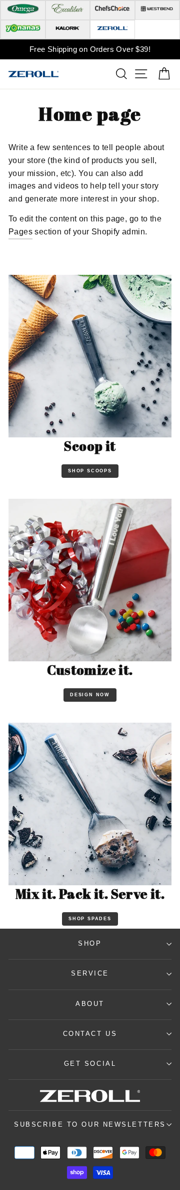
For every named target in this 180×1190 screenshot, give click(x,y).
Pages (20, 231)
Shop (90, 943)
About (90, 1003)
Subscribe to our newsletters (90, 1124)
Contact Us (90, 1033)
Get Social (90, 1063)
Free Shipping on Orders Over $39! (90, 49)
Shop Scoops (90, 470)
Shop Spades (90, 918)
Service (90, 973)
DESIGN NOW (90, 694)
